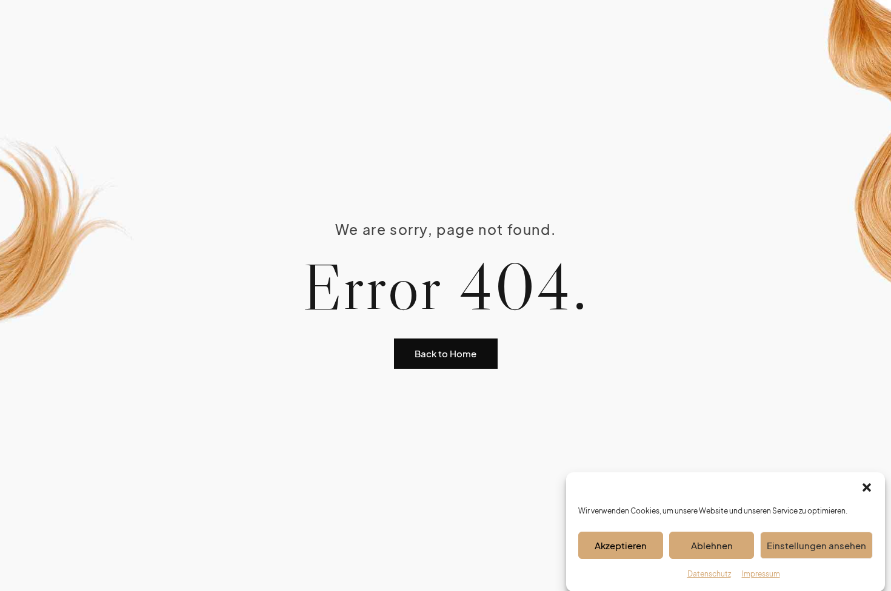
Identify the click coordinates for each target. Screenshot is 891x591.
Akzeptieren (621, 544)
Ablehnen (712, 544)
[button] (867, 487)
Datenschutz (709, 573)
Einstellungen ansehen (816, 544)
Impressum (761, 573)
